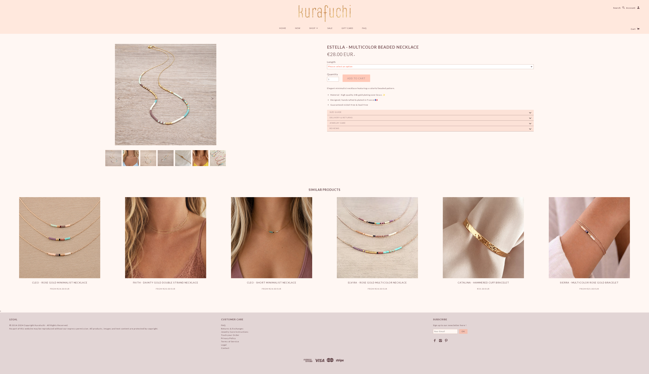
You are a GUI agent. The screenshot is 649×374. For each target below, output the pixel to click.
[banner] (325, 13)
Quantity (332, 74)
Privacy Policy (228, 338)
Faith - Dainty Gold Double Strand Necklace (165, 282)
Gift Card (347, 28)
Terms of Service (230, 341)
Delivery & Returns (341, 117)
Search (617, 8)
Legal (224, 345)
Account (630, 8)
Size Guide (336, 112)
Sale (330, 28)
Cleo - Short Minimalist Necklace (271, 282)
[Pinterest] (446, 340)
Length (331, 61)
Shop (312, 28)
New (297, 28)
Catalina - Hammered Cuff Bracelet (483, 282)
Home (282, 28)
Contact (225, 348)
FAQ (364, 28)
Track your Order (230, 335)
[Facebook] (435, 340)
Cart (633, 29)
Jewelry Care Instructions (234, 332)
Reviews (334, 128)
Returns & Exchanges (232, 328)
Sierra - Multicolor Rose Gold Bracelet (589, 282)
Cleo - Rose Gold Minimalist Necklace (59, 282)
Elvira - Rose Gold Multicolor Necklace (377, 282)
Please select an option (340, 66)
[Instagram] (440, 340)
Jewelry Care (338, 123)
